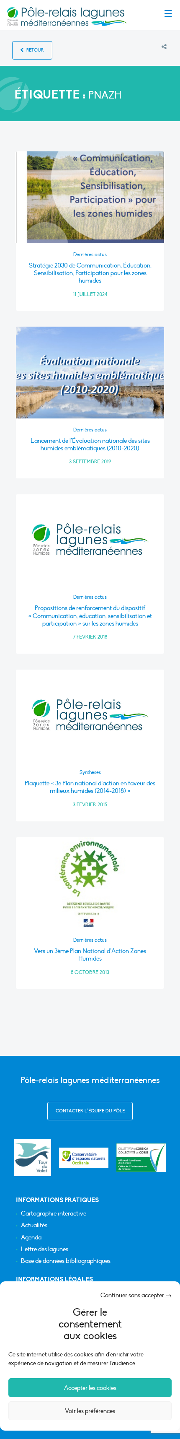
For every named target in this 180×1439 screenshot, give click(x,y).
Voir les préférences (90, 1411)
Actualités (34, 1225)
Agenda (31, 1237)
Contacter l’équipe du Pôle (90, 1111)
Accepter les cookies (90, 1388)
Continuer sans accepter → (136, 1295)
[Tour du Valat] (32, 1157)
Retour (34, 50)
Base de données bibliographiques (66, 1261)
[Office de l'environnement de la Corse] (141, 1157)
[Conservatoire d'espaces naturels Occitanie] (83, 1158)
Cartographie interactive (53, 1213)
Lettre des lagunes (44, 1249)
